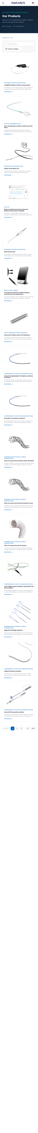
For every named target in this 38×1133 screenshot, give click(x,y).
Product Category (13, 49)
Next (33, 728)
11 (27, 728)
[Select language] (34, 3)
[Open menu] (3, 3)
